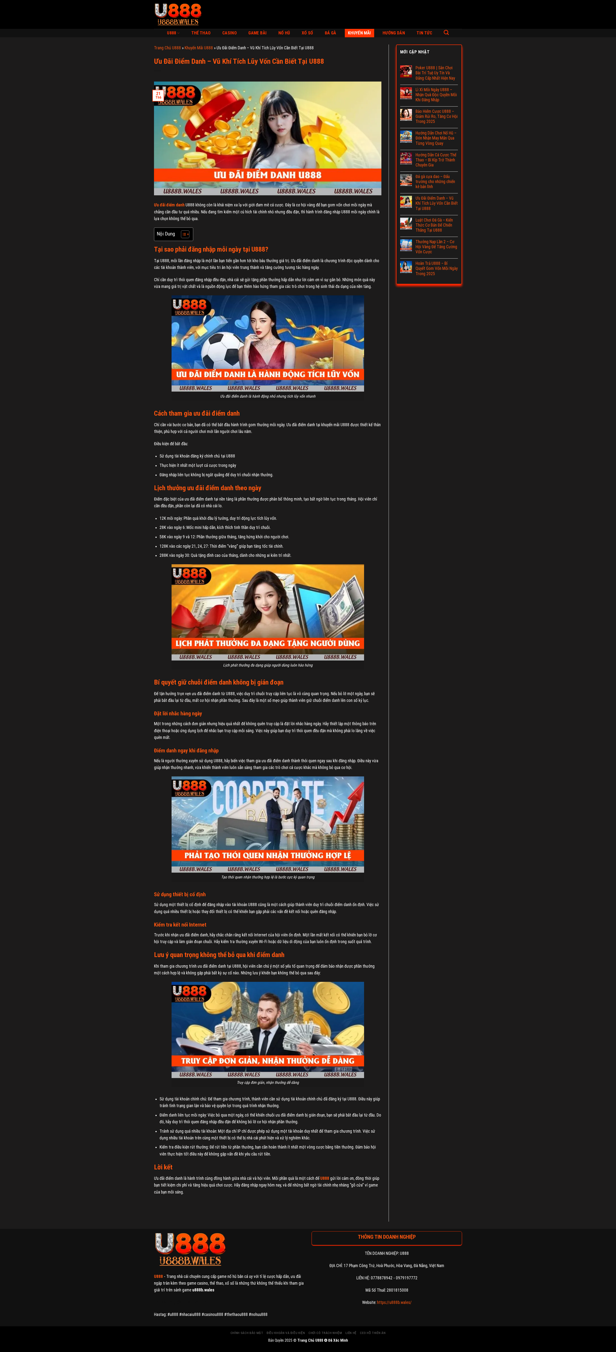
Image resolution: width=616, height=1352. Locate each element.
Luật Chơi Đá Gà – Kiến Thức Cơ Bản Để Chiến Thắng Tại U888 (434, 225)
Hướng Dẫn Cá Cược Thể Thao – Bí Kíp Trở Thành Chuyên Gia (436, 159)
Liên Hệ (351, 1333)
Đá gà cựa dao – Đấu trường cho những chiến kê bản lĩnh (435, 181)
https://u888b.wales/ (394, 1302)
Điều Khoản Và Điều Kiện (286, 1333)
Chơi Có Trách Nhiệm (325, 1333)
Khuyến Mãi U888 (199, 47)
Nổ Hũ (284, 33)
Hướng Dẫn (394, 33)
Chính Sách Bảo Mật (247, 1333)
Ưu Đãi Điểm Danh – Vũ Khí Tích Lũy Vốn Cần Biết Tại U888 (437, 203)
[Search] (446, 32)
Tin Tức (424, 33)
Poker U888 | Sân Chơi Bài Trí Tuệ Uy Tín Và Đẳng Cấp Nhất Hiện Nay (435, 72)
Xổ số (307, 33)
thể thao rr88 (195, 1302)
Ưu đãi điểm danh (169, 205)
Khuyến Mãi (359, 33)
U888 (171, 33)
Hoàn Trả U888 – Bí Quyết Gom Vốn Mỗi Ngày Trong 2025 (437, 268)
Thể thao (201, 33)
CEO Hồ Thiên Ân (372, 1333)
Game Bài (257, 33)
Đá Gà (330, 33)
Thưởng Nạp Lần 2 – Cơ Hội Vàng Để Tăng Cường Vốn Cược (436, 246)
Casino (229, 33)
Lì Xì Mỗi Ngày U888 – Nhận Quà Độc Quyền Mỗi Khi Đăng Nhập (436, 94)
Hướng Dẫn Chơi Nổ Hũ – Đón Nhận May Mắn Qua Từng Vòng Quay (436, 138)
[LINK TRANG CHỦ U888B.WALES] (178, 14)
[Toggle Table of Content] (182, 234)
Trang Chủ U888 (167, 47)
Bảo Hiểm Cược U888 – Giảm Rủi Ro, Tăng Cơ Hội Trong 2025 (437, 116)
